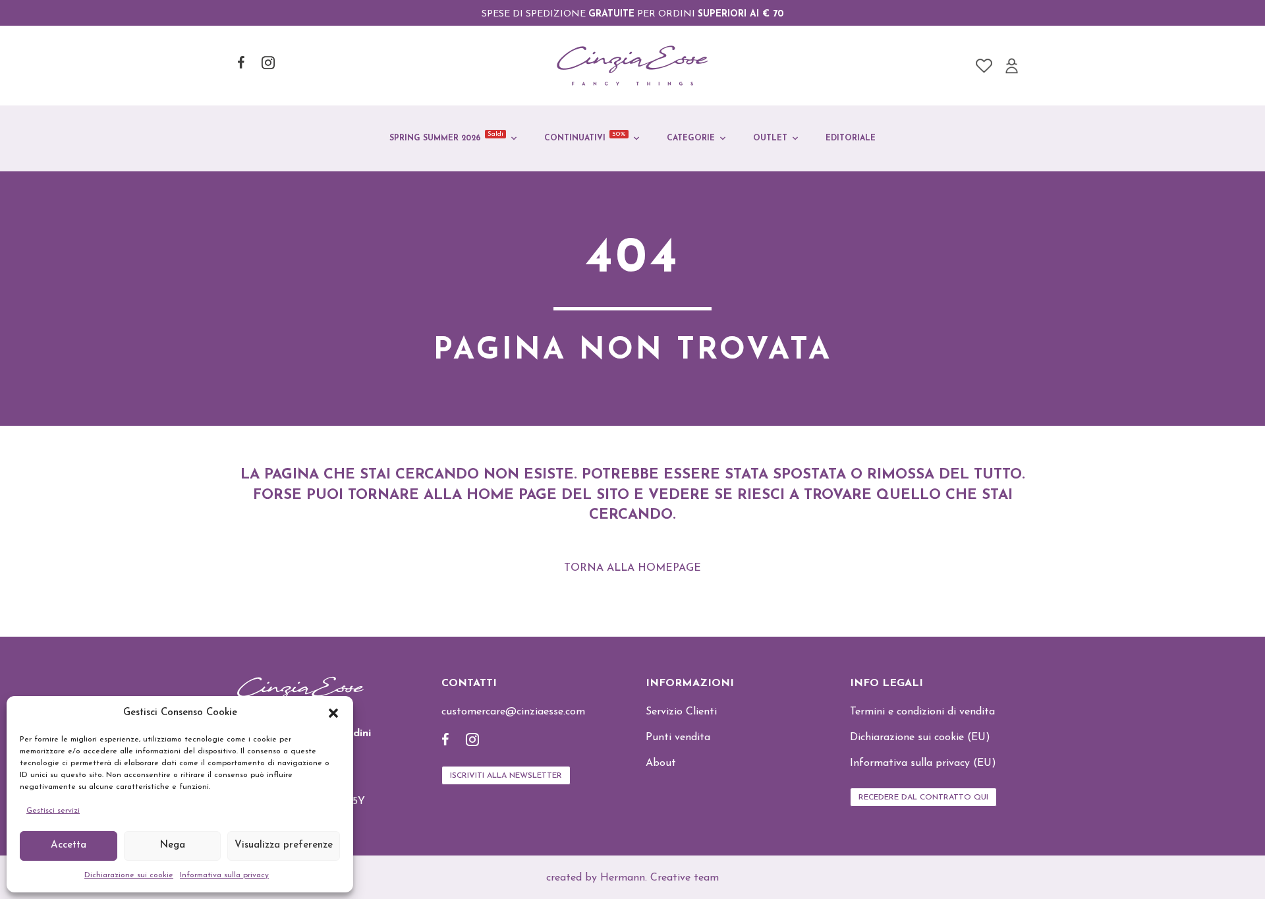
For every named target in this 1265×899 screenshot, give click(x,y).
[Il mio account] (1011, 66)
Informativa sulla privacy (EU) (923, 763)
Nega (172, 845)
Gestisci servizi (53, 811)
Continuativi (585, 136)
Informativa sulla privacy (224, 875)
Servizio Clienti (681, 712)
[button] (333, 713)
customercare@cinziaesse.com (513, 712)
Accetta (68, 845)
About (661, 763)
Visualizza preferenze (284, 845)
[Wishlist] (984, 66)
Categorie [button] (691, 138)
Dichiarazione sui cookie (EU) (920, 737)
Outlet (770, 138)
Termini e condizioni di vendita (922, 712)
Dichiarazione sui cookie (128, 875)
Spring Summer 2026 (446, 136)
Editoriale (851, 138)
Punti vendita (678, 737)
